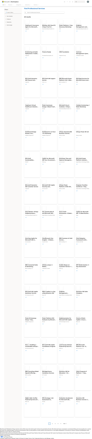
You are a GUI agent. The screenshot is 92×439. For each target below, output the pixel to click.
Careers (64, 433)
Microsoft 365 (23, 433)
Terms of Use (31, 438)
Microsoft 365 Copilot (51, 433)
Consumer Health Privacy (5, 438)
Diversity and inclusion (9, 434)
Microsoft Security (10, 433)
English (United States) (5, 435)
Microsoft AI (2, 433)
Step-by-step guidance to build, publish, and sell (37, 430)
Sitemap (13, 438)
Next (64, 423)
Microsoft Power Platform (32, 433)
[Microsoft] (5, 2)
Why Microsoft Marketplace (6, 429)
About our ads (43, 438)
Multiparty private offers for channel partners (10, 431)
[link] (32, 31)
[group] (26, 31)
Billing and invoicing (78, 429)
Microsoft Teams (42, 433)
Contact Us (17, 438)
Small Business (59, 433)
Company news (77, 433)
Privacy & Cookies (24, 438)
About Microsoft (70, 433)
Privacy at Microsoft (85, 433)
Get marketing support (10, 430)
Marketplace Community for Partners (67, 430)
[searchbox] (14, 12)
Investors (2, 434)
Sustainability (23, 434)
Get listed (2, 430)
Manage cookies (50, 438)
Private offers (51, 429)
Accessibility (17, 434)
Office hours (25, 429)
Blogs (14, 429)
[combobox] (44, 12)
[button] (25, 12)
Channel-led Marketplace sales (82, 430)
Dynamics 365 (17, 433)
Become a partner (87, 429)
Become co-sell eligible (53, 430)
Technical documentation (42, 429)
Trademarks (37, 438)
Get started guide (32, 429)
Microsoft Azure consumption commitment (64, 429)
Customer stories (19, 429)
